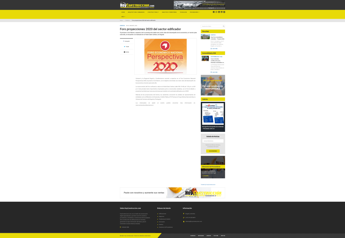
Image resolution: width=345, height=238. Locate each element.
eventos (122, 25)
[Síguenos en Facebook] (214, 12)
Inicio (121, 20)
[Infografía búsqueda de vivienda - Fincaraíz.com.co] (213, 114)
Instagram (201, 235)
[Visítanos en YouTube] (221, 12)
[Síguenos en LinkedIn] (219, 12)
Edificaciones (162, 213)
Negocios (161, 216)
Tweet (127, 46)
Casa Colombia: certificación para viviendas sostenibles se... (218, 60)
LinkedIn (208, 235)
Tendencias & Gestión (164, 219)
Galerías (205, 99)
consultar (206, 175)
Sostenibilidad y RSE (209, 53)
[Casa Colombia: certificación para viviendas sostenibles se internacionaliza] (205, 58)
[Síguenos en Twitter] (224, 12)
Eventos (128, 20)
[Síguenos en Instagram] (216, 12)
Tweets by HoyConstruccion (208, 184)
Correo (127, 52)
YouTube (216, 235)
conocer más (125, 227)
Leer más (214, 48)
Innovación (162, 221)
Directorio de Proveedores (211, 167)
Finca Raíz (205, 31)
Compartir (127, 41)
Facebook (192, 235)
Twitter (223, 235)
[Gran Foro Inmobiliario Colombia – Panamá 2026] (205, 36)
